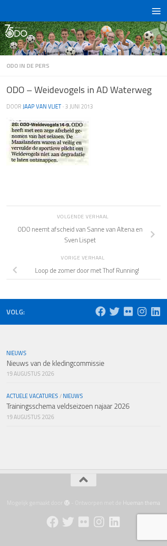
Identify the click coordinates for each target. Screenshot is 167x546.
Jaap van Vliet (42, 106)
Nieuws (16, 353)
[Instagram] (142, 311)
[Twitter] (114, 311)
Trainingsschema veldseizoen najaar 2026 (67, 406)
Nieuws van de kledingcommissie (55, 363)
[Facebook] (100, 311)
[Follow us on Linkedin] (155, 311)
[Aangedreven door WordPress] (67, 503)
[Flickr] (128, 311)
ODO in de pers (27, 65)
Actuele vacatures (32, 396)
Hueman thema (141, 502)
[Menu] (156, 10)
